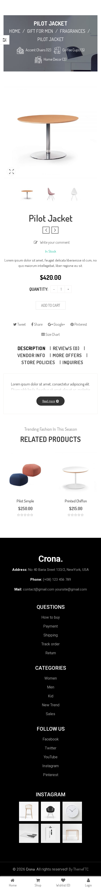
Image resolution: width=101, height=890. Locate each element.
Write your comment (55, 242)
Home (14, 31)
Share (38, 324)
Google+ (59, 324)
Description (32, 348)
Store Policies (38, 362)
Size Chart (52, 334)
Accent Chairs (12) (38, 50)
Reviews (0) (66, 348)
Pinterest (80, 324)
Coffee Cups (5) (73, 50)
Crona (30, 869)
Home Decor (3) (55, 59)
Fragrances (72, 31)
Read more (48, 401)
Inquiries (72, 362)
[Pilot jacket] (27, 193)
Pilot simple (25, 501)
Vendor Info (31, 355)
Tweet (21, 324)
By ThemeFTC (79, 869)
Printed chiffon (76, 501)
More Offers (67, 355)
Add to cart (50, 305)
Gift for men (40, 31)
